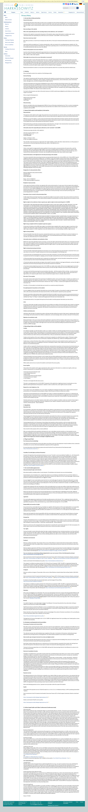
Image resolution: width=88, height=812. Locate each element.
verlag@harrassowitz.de (37, 804)
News (22, 12)
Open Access (44, 12)
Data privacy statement (67, 802)
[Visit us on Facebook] (73, 4)
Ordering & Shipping (9, 40)
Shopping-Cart (72, 12)
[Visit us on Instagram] (66, 4)
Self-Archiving (8, 60)
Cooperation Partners (9, 33)
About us (32, 12)
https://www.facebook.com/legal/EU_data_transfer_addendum (39, 558)
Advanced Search (80, 12)
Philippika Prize (8, 35)
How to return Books (9, 42)
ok (83, 1)
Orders (54, 12)
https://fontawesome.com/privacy (30, 448)
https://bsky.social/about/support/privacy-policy (33, 615)
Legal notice (50, 802)
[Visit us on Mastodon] (68, 4)
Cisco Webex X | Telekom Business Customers (33, 756)
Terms (77, 802)
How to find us (8, 31)
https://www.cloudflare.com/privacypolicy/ (35, 465)
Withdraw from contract (53, 805)
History (6, 26)
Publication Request (9, 58)
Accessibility (65, 803)
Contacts (27, 12)
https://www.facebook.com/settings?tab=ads (33, 554)
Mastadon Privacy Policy (35, 597)
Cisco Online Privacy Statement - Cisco (61, 758)
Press (6, 51)
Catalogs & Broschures (10, 49)
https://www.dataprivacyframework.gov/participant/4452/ (58, 567)
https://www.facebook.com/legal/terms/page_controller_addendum (52, 550)
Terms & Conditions (9, 44)
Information (7, 55)
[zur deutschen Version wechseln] (80, 4)
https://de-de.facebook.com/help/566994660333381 (66, 558)
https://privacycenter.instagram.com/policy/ (32, 581)
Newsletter (60, 12)
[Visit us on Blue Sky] (64, 4)
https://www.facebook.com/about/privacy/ (54, 560)
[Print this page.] (84, 4)
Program (13, 12)
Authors (37, 12)
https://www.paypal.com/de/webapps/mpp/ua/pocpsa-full (35, 697)
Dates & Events (8, 19)
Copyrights (50, 803)
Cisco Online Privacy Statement (30, 754)
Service (50, 12)
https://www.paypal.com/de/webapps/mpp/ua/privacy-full (35, 702)
